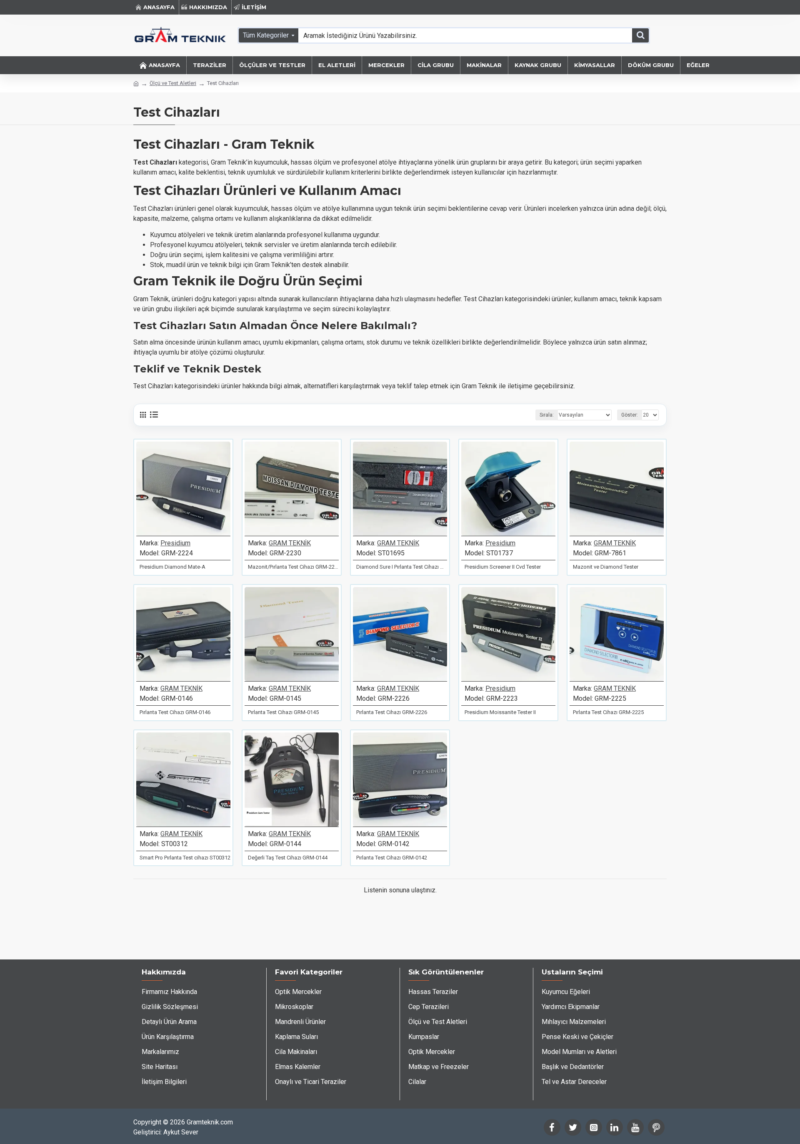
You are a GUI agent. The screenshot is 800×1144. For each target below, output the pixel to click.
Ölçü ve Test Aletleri (173, 83)
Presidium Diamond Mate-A (172, 567)
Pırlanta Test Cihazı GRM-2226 (391, 712)
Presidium (175, 543)
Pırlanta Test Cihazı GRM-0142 (391, 857)
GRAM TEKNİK (290, 543)
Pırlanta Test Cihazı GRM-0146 (175, 712)
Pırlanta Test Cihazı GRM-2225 (608, 712)
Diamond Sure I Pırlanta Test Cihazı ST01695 (401, 567)
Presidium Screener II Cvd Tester (503, 567)
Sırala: (547, 415)
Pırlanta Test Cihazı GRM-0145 (283, 712)
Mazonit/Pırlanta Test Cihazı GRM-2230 (293, 567)
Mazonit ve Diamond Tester (605, 567)
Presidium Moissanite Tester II (500, 712)
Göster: (629, 415)
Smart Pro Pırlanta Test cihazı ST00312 (185, 857)
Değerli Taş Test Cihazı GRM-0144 (288, 857)
